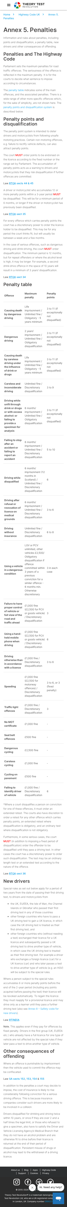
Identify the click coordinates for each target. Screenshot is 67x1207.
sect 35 (17, 213)
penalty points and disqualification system (27, 107)
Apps (35, 1170)
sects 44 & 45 (21, 183)
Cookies (34, 1173)
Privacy (45, 1173)
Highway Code (49, 1170)
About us (15, 1170)
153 (28, 1078)
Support (22, 1173)
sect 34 (17, 276)
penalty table (16, 90)
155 (42, 1078)
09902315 (49, 1201)
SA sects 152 (17, 1078)
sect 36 (17, 873)
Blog (26, 1170)
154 (34, 1078)
